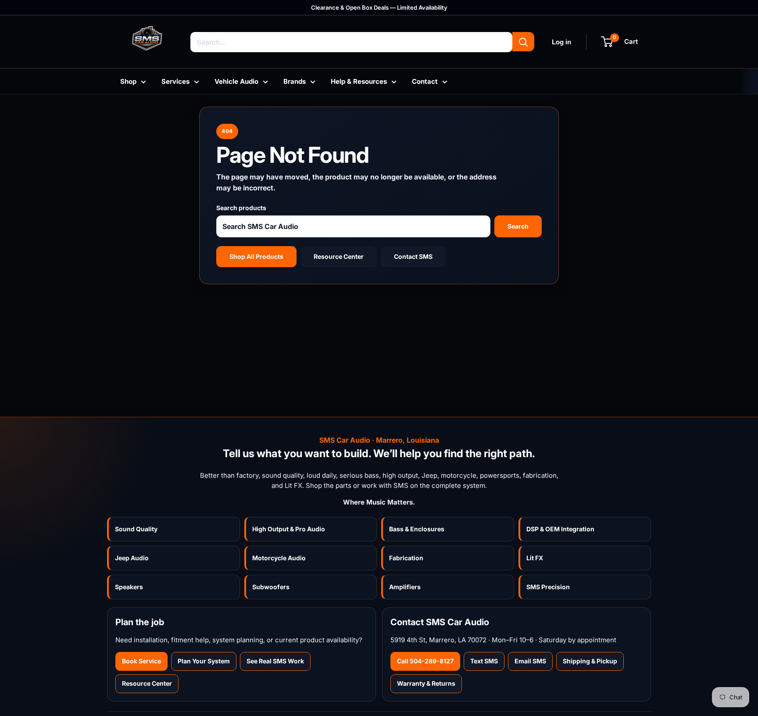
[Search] (523, 41)
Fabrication (406, 558)
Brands (294, 81)
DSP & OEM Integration (560, 529)
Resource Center (339, 256)
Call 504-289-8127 (425, 661)
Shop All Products (256, 256)
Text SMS (484, 661)
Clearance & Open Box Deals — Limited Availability (379, 7)
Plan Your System (204, 661)
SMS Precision (548, 587)
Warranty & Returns (426, 683)
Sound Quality (136, 529)
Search (518, 226)
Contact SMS (413, 256)
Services (175, 81)
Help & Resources (359, 81)
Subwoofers (271, 587)
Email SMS (530, 661)
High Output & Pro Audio (288, 529)
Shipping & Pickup (590, 661)
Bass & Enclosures (416, 529)
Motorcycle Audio (279, 558)
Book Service (141, 661)
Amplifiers (405, 587)
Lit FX (534, 558)
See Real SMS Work (275, 661)
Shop (128, 81)
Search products (241, 207)
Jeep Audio (132, 558)
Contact (425, 81)
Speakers (129, 587)
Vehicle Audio (236, 81)
